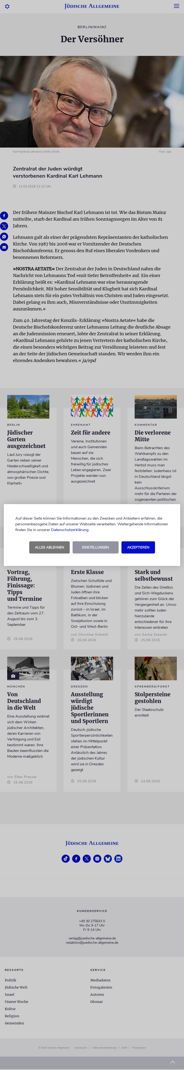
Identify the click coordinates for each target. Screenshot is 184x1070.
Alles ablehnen (49, 547)
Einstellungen (95, 547)
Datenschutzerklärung (69, 529)
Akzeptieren (138, 547)
